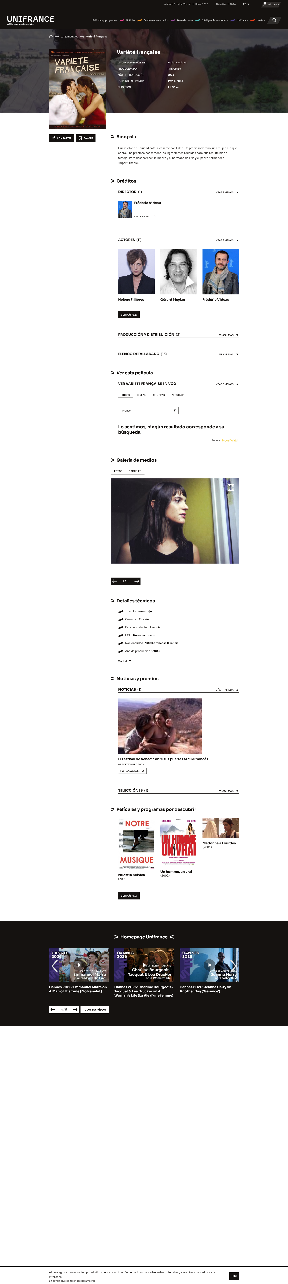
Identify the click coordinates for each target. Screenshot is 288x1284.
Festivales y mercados (156, 20)
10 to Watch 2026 (226, 4)
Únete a (261, 20)
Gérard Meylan (172, 300)
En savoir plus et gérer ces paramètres (72, 1280)
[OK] (234, 1276)
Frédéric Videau (177, 62)
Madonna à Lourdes (219, 843)
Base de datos (185, 20)
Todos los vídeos (94, 1009)
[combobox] (148, 410)
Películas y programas (104, 20)
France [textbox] (126, 410)
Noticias (130, 20)
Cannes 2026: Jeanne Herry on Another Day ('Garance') (140, 989)
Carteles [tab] (135, 471)
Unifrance (242, 20)
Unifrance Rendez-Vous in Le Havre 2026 (185, 4)
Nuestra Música (131, 875)
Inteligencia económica (215, 20)
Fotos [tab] (118, 471)
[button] (231, 488)
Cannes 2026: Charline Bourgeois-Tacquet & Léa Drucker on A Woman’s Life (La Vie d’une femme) (78, 991)
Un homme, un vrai (176, 872)
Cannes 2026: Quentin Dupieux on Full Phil (209, 989)
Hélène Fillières (131, 299)
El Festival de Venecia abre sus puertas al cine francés (163, 759)
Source (216, 440)
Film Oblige (174, 68)
